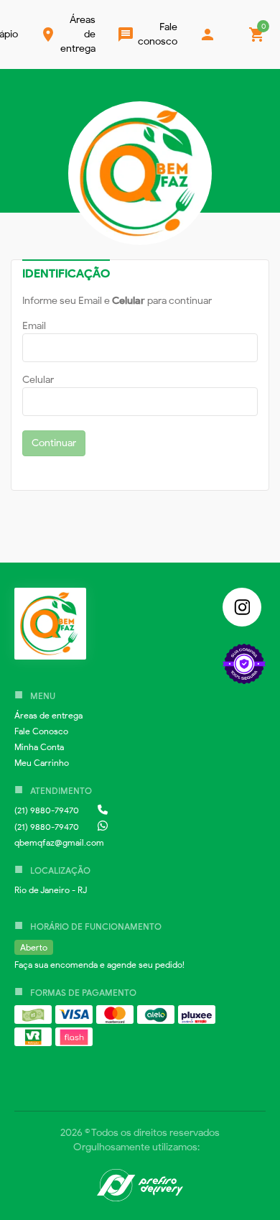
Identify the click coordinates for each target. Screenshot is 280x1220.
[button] (48, 715)
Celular (38, 380)
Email (34, 326)
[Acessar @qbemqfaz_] (242, 607)
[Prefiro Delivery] (140, 1187)
